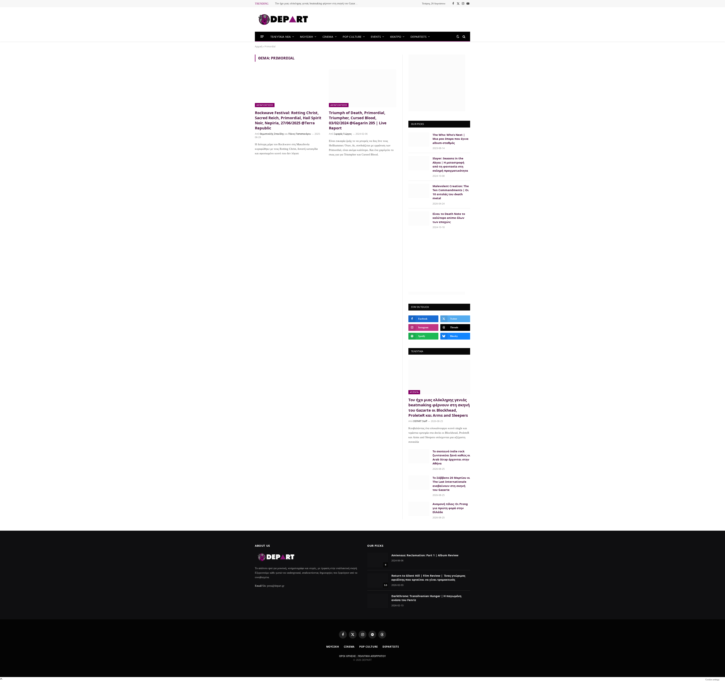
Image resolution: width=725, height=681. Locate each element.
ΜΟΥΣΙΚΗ (306, 36)
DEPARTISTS (418, 36)
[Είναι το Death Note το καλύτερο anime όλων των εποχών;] (418, 218)
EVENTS (376, 36)
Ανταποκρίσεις (264, 105)
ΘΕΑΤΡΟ (395, 36)
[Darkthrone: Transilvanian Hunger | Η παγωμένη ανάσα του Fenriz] (377, 601)
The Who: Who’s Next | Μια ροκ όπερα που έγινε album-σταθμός (450, 139)
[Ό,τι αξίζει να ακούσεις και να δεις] (283, 19)
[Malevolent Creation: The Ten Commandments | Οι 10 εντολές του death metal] (418, 191)
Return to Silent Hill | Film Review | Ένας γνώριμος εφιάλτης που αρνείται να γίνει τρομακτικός (428, 577)
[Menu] (262, 36)
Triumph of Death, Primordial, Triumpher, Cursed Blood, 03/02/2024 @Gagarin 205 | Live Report (357, 120)
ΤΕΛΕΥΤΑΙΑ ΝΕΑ (280, 36)
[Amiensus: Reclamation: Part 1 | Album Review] (377, 560)
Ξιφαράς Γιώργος (343, 133)
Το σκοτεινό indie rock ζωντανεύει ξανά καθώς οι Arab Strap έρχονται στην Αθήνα (451, 457)
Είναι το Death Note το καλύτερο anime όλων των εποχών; (449, 218)
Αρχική (258, 46)
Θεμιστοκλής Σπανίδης (272, 133)
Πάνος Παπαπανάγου (299, 133)
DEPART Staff (420, 421)
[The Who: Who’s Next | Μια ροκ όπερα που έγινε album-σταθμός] (418, 139)
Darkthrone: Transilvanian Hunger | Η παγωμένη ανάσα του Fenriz (426, 598)
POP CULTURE (352, 36)
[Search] (463, 36)
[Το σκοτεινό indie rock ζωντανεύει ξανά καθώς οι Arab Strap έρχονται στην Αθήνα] (418, 456)
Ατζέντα (414, 392)
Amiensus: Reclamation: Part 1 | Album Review (424, 555)
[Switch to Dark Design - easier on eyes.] (458, 36)
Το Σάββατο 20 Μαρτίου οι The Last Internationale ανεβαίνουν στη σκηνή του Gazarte (451, 484)
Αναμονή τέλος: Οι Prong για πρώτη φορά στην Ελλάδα (450, 508)
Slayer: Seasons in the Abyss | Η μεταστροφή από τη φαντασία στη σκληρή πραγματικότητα (450, 164)
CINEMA (327, 36)
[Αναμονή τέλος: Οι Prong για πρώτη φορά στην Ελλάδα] (418, 509)
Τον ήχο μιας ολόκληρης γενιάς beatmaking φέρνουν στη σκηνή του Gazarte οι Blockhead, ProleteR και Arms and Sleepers (317, 3)
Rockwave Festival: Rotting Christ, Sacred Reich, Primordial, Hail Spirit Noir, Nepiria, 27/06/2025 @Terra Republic (288, 120)
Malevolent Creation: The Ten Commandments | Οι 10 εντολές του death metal (451, 192)
